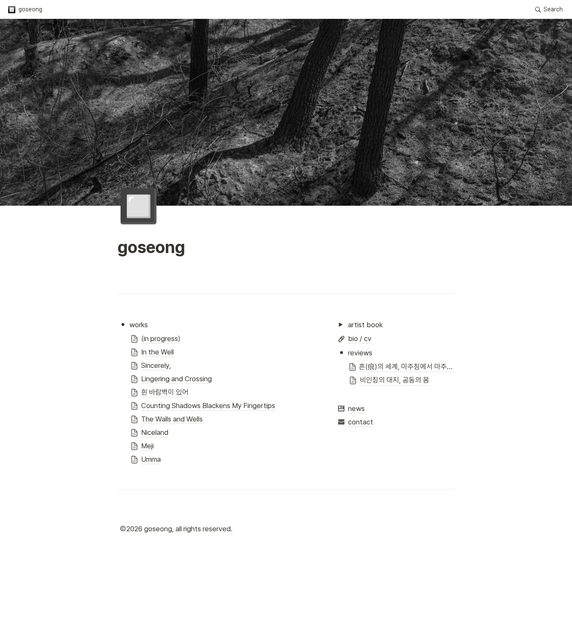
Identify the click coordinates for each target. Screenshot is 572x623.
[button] (25, 10)
